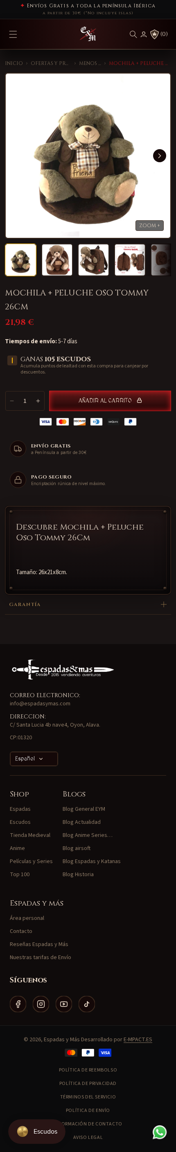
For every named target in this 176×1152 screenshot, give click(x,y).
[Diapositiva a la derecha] (159, 155)
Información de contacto (88, 1124)
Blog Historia (78, 874)
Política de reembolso (88, 1070)
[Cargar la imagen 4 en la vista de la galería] (130, 260)
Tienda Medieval (30, 835)
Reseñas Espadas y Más (39, 944)
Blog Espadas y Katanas (92, 861)
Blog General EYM (84, 809)
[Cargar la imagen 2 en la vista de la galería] (57, 260)
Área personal (27, 918)
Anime (17, 848)
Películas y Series (31, 861)
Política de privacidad (88, 1083)
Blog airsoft (76, 848)
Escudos (20, 822)
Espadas (20, 809)
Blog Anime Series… (88, 835)
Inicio (14, 63)
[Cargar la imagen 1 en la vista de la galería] (20, 260)
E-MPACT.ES (138, 1040)
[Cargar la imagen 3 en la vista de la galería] (93, 260)
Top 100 (19, 874)
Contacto (21, 931)
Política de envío (88, 1110)
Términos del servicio (88, 1097)
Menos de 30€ (90, 63)
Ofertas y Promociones (51, 63)
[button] (133, 34)
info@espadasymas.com (40, 704)
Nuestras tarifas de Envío (40, 957)
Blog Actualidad (82, 822)
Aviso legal (88, 1137)
